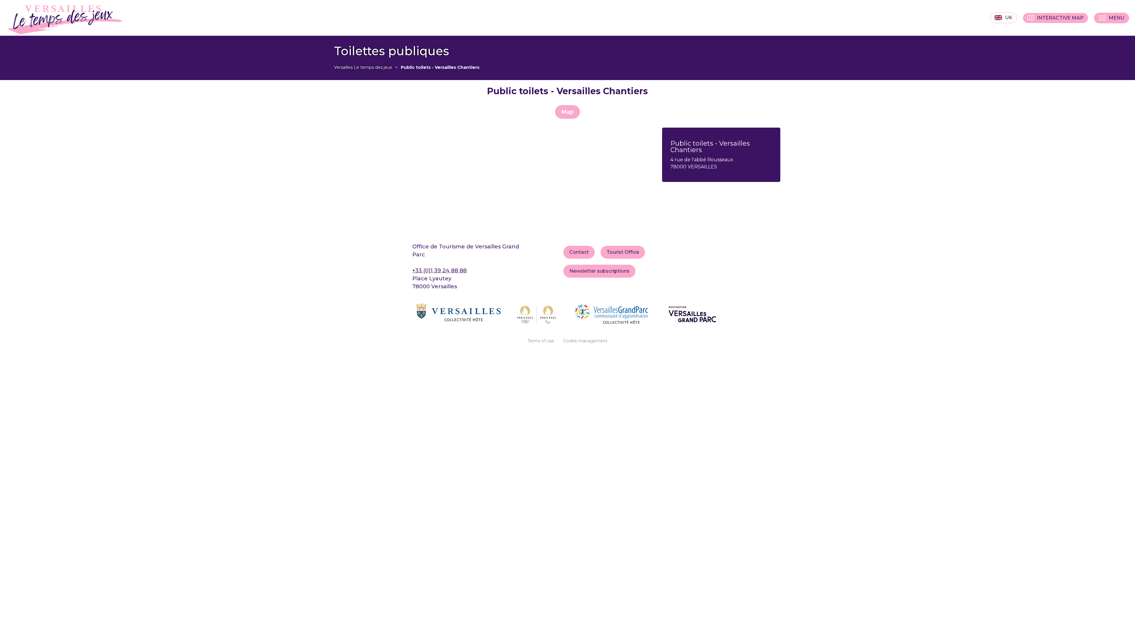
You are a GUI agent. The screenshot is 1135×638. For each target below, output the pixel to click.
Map (567, 112)
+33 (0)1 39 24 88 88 (439, 270)
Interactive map (1060, 18)
